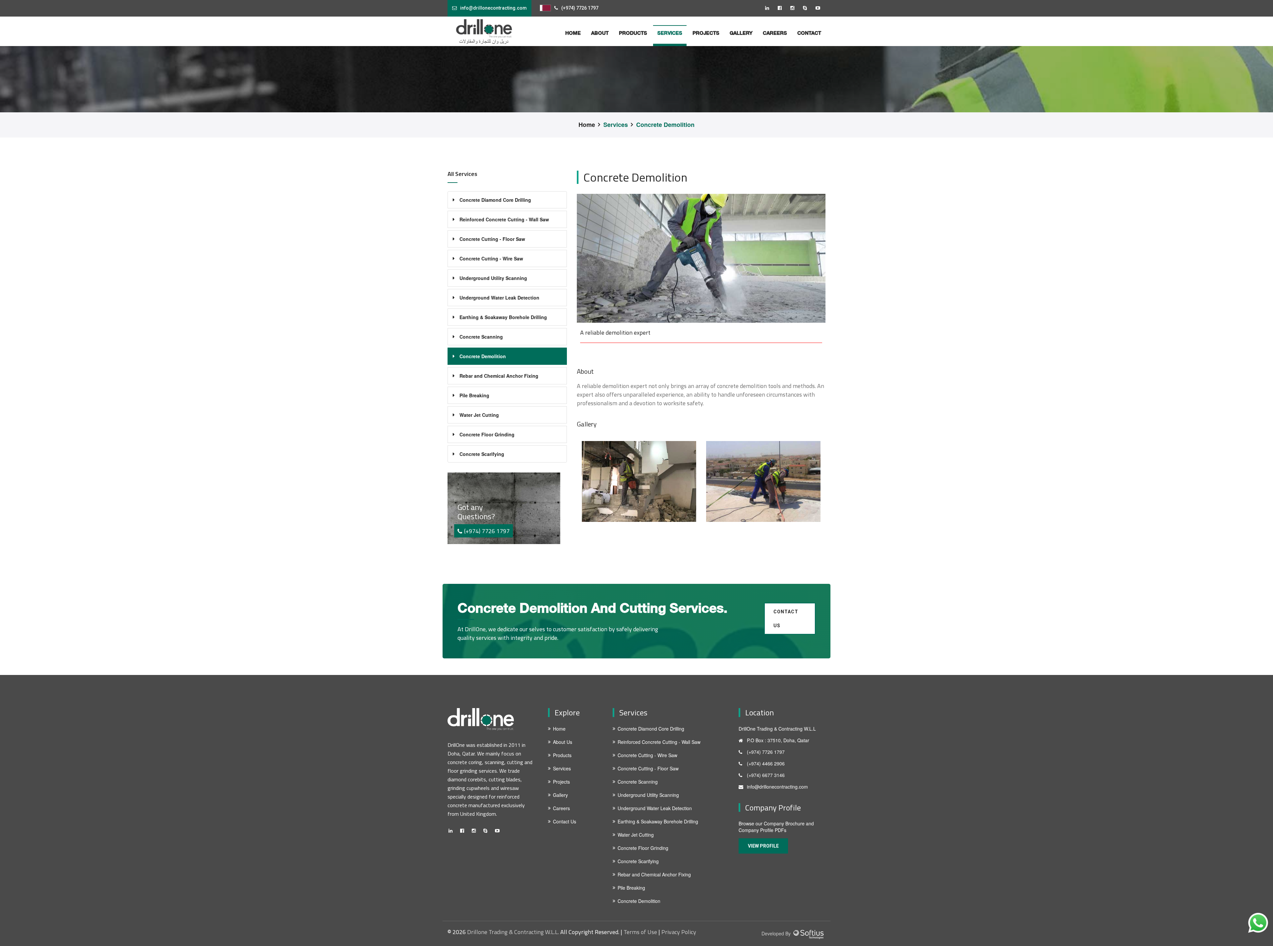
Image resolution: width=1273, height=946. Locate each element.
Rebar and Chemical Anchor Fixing (498, 375)
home (573, 33)
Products (633, 33)
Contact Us (564, 821)
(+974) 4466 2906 (766, 763)
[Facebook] (782, 7)
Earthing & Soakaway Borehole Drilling (503, 317)
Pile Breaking (474, 395)
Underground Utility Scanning (493, 278)
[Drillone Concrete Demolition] (639, 481)
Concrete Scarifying (481, 454)
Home (586, 125)
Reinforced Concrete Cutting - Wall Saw (504, 219)
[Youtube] (820, 7)
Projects (706, 33)
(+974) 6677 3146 (766, 775)
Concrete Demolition (665, 125)
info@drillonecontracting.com (493, 8)
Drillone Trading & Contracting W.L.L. (513, 932)
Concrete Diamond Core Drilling (495, 199)
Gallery (741, 33)
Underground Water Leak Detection (499, 297)
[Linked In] (769, 7)
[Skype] (807, 7)
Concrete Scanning (481, 336)
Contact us (785, 618)
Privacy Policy (678, 932)
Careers (775, 33)
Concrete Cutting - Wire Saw (491, 258)
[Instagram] (795, 7)
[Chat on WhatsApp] (1258, 923)
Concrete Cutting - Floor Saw (492, 239)
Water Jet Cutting (479, 415)
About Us (562, 742)
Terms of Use (640, 932)
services (669, 33)
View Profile (763, 846)
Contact (809, 33)
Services (615, 125)
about (600, 33)
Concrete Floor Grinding (487, 434)
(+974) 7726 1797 (579, 8)
